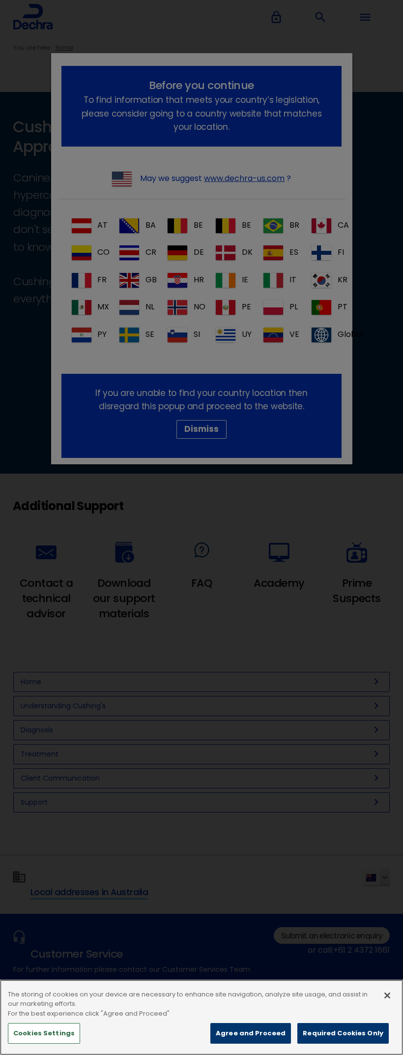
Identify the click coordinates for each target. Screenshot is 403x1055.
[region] (201, 1017)
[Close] (387, 995)
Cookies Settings (44, 1033)
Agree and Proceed (251, 1033)
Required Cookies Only (343, 1033)
